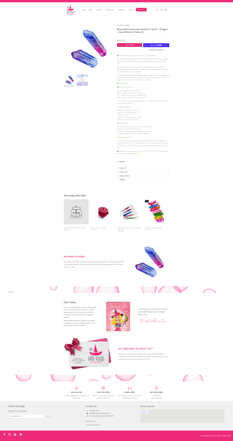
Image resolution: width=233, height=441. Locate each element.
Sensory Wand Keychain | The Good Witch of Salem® (129, 228)
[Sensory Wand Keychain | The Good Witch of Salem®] (129, 212)
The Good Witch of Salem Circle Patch (74, 228)
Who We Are (91, 421)
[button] (91, 10)
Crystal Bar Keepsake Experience (153, 228)
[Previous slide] (66, 217)
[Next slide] (167, 217)
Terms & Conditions (93, 425)
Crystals (127, 25)
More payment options (156, 49)
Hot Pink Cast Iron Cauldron (98, 228)
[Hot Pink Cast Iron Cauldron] (103, 212)
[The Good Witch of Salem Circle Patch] (76, 212)
